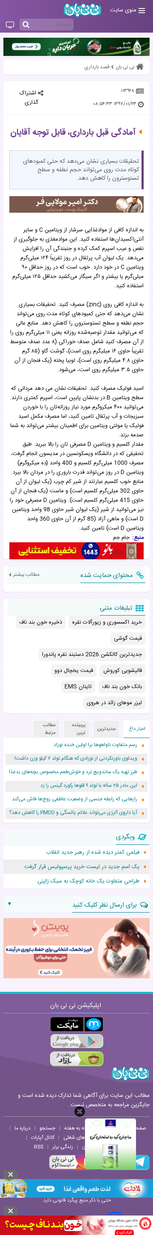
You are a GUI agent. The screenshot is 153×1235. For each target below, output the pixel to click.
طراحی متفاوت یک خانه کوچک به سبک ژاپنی (88, 881)
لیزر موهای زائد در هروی (114, 703)
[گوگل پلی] (76, 1041)
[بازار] (76, 1059)
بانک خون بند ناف (122, 686)
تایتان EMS (78, 686)
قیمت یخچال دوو (73, 670)
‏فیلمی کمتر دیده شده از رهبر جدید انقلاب (92, 852)
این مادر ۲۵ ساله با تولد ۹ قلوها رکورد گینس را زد (88, 786)
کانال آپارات (42, 1137)
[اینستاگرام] (74, 1169)
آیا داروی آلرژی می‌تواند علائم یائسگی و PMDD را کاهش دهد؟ (73, 813)
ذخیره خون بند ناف (40, 622)
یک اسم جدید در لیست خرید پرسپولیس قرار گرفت (81, 866)
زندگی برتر (62, 1147)
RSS (38, 1147)
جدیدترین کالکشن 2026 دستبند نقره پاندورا (92, 654)
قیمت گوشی (128, 638)
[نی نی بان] (82, 10)
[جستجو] (26, 25)
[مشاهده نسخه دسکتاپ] (10, 25)
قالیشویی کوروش (122, 670)
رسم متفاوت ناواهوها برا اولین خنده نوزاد (95, 745)
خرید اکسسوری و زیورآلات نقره (107, 622)
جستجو (47, 1128)
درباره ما (22, 1128)
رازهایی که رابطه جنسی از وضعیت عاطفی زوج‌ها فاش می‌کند (74, 799)
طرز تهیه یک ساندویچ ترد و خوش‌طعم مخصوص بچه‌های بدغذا (73, 772)
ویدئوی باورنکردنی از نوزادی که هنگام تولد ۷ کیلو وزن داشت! (75, 759)
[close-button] (80, 1111)
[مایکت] (76, 1024)
